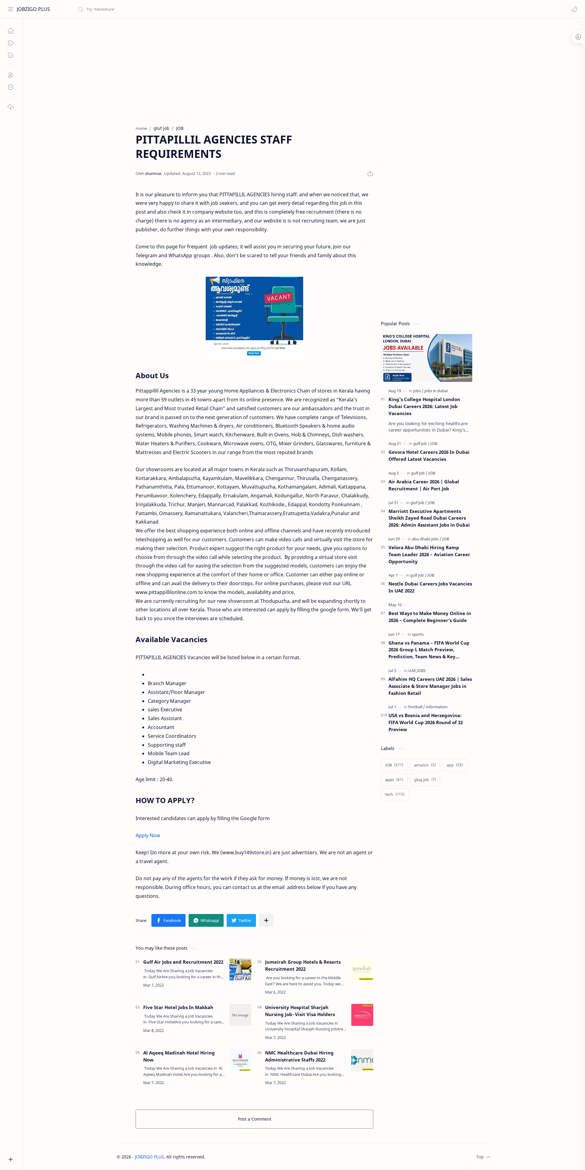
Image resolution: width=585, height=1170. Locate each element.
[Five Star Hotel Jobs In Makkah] (240, 1015)
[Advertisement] (299, 70)
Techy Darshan (251, 1157)
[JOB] (434, 443)
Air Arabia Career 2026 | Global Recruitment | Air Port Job (423, 485)
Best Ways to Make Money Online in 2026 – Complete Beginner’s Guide (429, 616)
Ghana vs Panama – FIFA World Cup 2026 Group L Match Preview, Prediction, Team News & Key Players (429, 650)
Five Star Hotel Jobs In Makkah (178, 1007)
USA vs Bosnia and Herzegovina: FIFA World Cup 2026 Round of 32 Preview (425, 722)
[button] (574, 9)
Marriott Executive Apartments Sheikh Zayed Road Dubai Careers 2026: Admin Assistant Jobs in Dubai (429, 518)
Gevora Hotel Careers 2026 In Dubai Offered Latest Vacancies (429, 455)
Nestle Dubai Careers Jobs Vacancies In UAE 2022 (430, 587)
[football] (416, 706)
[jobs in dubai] (436, 390)
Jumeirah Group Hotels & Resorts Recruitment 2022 (303, 965)
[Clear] (173, 9)
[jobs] (418, 390)
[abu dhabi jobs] (426, 539)
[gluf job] (418, 502)
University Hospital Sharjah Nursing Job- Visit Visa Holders (300, 1010)
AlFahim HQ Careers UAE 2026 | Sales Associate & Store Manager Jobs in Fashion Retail (430, 686)
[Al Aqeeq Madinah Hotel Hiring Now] (240, 1060)
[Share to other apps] (266, 920)
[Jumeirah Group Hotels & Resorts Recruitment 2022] (362, 969)
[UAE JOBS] (417, 670)
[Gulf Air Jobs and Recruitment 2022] (240, 969)
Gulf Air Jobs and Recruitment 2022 (183, 962)
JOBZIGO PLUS (33, 9)
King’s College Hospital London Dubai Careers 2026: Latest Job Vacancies (424, 406)
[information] (437, 706)
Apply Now (148, 835)
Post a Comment (254, 1119)
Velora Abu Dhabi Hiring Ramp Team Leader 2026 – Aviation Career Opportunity (429, 554)
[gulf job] (421, 443)
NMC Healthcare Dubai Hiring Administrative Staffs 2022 (299, 1056)
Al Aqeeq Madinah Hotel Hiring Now (179, 1056)
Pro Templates (311, 1157)
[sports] (418, 634)
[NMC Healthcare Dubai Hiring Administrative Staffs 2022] (362, 1060)
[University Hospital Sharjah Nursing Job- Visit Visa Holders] (362, 1015)
